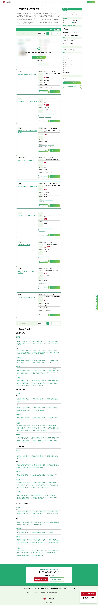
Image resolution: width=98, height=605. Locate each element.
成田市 (53, 380)
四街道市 (35, 383)
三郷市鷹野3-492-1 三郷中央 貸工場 (27, 186)
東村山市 (27, 352)
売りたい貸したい (51, 2)
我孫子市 (49, 382)
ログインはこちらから (39, 60)
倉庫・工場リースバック (56, 588)
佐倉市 (57, 380)
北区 (38, 343)
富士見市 (53, 372)
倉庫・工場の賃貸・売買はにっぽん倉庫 (23, 5)
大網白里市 (40, 385)
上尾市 (43, 370)
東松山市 (19, 370)
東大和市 (47, 352)
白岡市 (48, 373)
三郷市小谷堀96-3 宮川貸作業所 (26, 160)
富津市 (27, 383)
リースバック (57, 2)
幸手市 (26, 373)
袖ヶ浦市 (40, 383)
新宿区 (30, 341)
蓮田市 (18, 373)
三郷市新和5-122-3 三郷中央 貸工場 (27, 101)
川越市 (24, 369)
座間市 (43, 362)
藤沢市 (43, 360)
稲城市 (28, 353)
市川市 (26, 380)
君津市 (23, 383)
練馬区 (48, 343)
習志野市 (26, 382)
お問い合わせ (75, 2)
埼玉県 (18, 366)
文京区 (33, 341)
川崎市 (22, 360)
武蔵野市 (28, 350)
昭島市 (43, 350)
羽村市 (32, 353)
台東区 (37, 341)
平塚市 (35, 360)
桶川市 (37, 372)
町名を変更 (76, 32)
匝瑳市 (23, 385)
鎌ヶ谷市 (19, 383)
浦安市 (31, 383)
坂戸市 (22, 373)
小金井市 (55, 350)
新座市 (33, 372)
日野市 (22, 352)
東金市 (18, 382)
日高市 (34, 373)
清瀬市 (51, 352)
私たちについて (63, 2)
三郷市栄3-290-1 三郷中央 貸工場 (27, 74)
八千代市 (45, 382)
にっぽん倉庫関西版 (51, 592)
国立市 (35, 352)
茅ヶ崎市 (52, 360)
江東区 (45, 341)
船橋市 (30, 380)
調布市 (47, 350)
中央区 (23, 341)
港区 (27, 341)
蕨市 (54, 370)
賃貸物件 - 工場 (37, 5)
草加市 (47, 370)
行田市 (35, 369)
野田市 (46, 380)
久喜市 (41, 372)
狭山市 (28, 370)
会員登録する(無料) (39, 57)
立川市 (23, 350)
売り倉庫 (45, 2)
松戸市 (42, 380)
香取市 (27, 385)
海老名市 (39, 362)
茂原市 (49, 380)
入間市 (18, 372)
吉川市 (38, 373)
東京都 (18, 337)
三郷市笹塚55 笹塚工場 (24, 245)
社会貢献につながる (35, 2)
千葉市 (18, 380)
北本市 (45, 372)
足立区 (52, 343)
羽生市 (32, 370)
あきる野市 (36, 353)
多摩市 (24, 353)
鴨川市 (53, 382)
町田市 (50, 350)
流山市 (40, 382)
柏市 (30, 382)
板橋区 (45, 343)
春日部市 (24, 370)
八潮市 (48, 372)
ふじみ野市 (43, 373)
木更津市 (38, 380)
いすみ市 (35, 385)
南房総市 (19, 385)
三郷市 (57, 372)
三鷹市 (32, 350)
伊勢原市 (34, 362)
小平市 (18, 352)
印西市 (48, 383)
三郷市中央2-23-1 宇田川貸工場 (26, 215)
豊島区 (34, 343)
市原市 (36, 382)
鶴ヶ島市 (30, 373)
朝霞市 (22, 372)
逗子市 (56, 360)
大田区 (56, 341)
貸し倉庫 (41, 2)
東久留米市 (56, 352)
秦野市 (22, 362)
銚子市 (22, 380)
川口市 (32, 369)
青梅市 (35, 350)
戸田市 (57, 370)
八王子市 (19, 350)
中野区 (27, 343)
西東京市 (42, 353)
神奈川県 (18, 358)
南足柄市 (47, 362)
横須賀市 (31, 360)
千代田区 (19, 341)
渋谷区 (23, 343)
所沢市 (43, 369)
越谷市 (50, 370)
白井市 (51, 383)
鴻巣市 (35, 370)
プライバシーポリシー (26, 592)
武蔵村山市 (19, 353)
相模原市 (27, 360)
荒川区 (41, 343)
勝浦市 (32, 382)
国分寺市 (31, 352)
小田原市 (47, 360)
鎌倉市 (39, 360)
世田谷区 (19, 343)
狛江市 (43, 352)
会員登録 (91, 2)
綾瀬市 (51, 362)
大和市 (30, 362)
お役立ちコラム (70, 2)
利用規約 (43, 592)
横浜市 (18, 360)
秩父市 (39, 369)
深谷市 (39, 370)
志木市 (26, 372)
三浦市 (18, 362)
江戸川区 (19, 344)
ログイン (84, 2)
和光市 (30, 372)
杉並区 (31, 343)
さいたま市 (19, 369)
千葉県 (18, 378)
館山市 (33, 380)
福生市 (39, 352)
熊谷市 (28, 369)
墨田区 (41, 341)
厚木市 (26, 362)
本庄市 (54, 369)
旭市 (22, 382)
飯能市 (47, 369)
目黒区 (52, 341)
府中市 (39, 350)
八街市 (44, 383)
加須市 (50, 369)
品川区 (48, 341)
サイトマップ (36, 592)
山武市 (31, 385)
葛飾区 (56, 343)
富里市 (55, 383)
